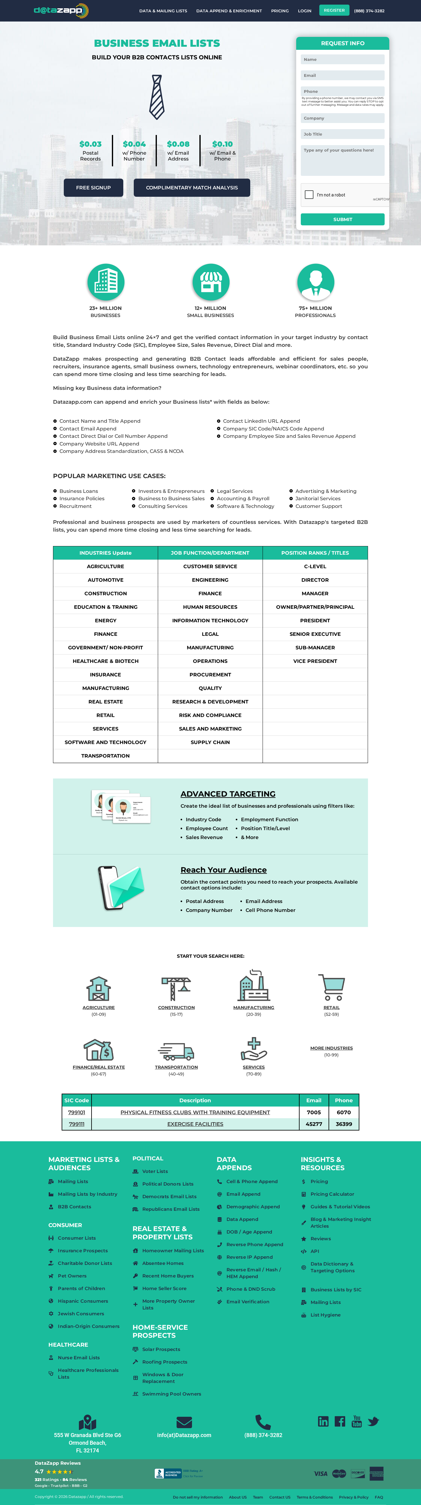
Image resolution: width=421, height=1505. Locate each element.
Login (305, 10)
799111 (76, 1124)
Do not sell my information (198, 1497)
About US (238, 1497)
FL (79, 1450)
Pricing (280, 10)
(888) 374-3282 (369, 10)
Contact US (280, 1497)
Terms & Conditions (315, 1497)
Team (258, 1497)
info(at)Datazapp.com (184, 1435)
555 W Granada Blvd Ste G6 (87, 1435)
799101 (76, 1112)
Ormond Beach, (87, 1443)
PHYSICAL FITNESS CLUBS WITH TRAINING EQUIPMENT (195, 1112)
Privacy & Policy (354, 1497)
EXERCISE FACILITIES (195, 1124)
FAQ (379, 1497)
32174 (91, 1450)
